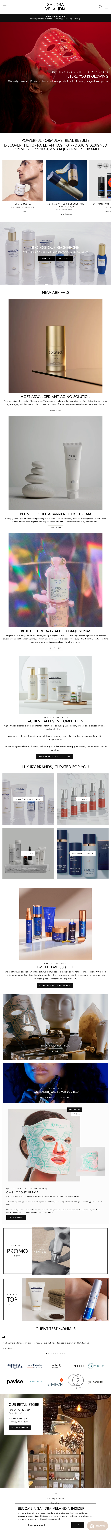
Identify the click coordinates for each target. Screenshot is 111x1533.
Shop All (65, 1097)
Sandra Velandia (55, 6)
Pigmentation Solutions (55, 756)
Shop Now (55, 648)
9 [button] (65, 1354)
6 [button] (58, 1354)
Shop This (46, 1097)
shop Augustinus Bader (54, 985)
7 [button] (60, 1354)
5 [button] (70, 284)
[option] (55, 17)
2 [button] (48, 284)
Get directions (20, 1428)
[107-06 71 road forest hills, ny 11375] (55, 1441)
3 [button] (55, 284)
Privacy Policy (55, 1503)
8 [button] (63, 1354)
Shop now (55, 410)
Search (55, 1493)
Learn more (16, 1217)
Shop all (100, 278)
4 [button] (63, 284)
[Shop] (55, 1027)
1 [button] (41, 284)
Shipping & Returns (55, 1498)
